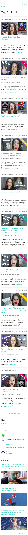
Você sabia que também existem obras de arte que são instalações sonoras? (13, 230)
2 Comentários (23, 251)
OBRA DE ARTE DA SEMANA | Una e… (17, 435)
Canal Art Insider (8, 19)
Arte (2, 19)
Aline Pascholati (17, 42)
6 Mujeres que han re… (10, 443)
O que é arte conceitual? (10, 192)
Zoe (6, 435)
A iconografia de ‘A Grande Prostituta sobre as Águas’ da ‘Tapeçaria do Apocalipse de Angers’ (12, 512)
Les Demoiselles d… (10, 447)
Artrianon (4, 6)
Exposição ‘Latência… (21, 439)
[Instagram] (5, 423)
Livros (5, 290)
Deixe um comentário (21, 19)
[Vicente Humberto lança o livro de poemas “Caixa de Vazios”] (14, 508)
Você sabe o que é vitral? (10, 116)
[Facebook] (2, 423)
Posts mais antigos (14, 413)
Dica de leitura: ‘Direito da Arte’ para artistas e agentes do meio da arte (13, 310)
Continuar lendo (19, 52)
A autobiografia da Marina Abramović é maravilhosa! (11, 154)
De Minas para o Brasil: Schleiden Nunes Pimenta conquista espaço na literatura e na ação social (14, 466)
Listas (14, 370)
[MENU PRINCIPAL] (24, 4)
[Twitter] (3, 423)
